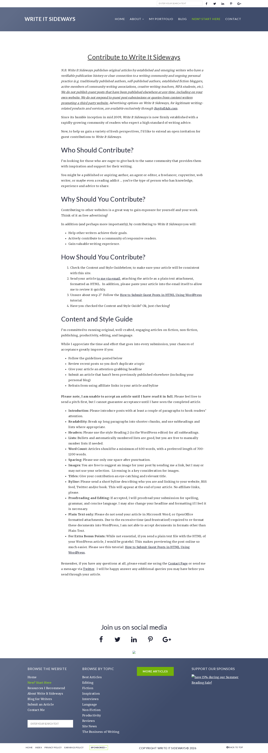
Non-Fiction (91, 710)
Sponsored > (99, 747)
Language (89, 704)
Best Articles (92, 677)
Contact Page (178, 563)
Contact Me (36, 710)
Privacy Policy (53, 747)
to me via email (108, 278)
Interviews (90, 699)
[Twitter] (215, 3)
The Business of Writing (100, 732)
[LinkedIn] (223, 3)
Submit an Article (41, 704)
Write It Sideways (50, 19)
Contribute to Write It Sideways (134, 57)
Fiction (87, 688)
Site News (89, 726)
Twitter (88, 569)
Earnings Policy (74, 747)
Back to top (235, 747)
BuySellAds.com (165, 108)
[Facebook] (206, 3)
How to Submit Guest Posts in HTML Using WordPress (161, 295)
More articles (155, 671)
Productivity (91, 715)
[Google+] (239, 3)
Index (38, 747)
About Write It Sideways (45, 693)
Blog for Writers (40, 699)
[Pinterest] (231, 3)
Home (32, 677)
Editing (87, 682)
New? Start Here (40, 682)
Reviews (88, 721)
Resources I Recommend (46, 688)
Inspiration (91, 693)
